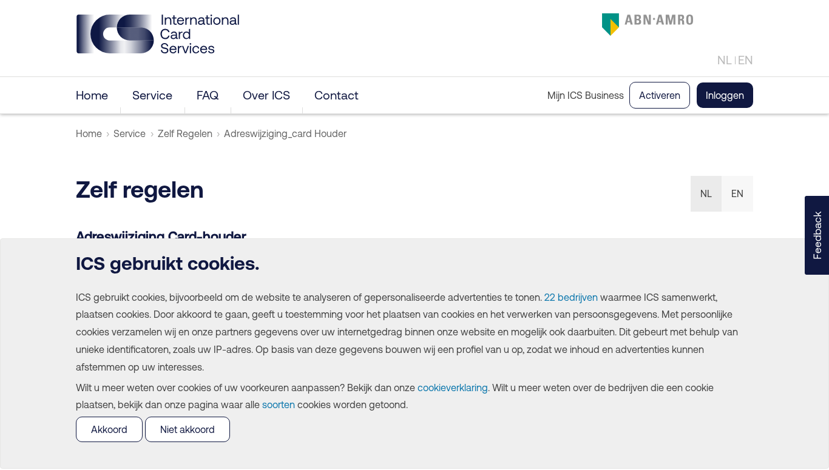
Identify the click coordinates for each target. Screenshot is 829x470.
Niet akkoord (187, 429)
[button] (817, 235)
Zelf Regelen (185, 133)
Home (92, 95)
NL (724, 60)
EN (745, 60)
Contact (336, 95)
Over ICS (266, 95)
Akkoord (109, 429)
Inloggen (725, 95)
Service (152, 95)
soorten (278, 404)
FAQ (207, 95)
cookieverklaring (453, 387)
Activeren (659, 95)
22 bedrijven (571, 297)
